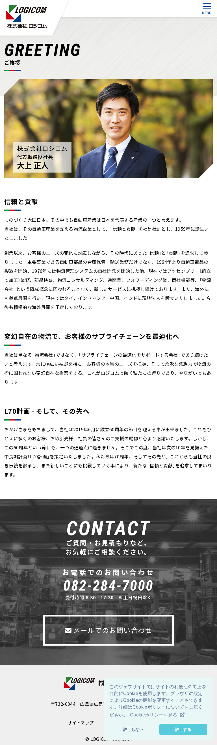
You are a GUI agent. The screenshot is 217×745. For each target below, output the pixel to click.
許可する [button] (183, 729)
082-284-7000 (108, 586)
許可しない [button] (133, 729)
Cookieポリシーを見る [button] (153, 715)
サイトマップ (81, 723)
